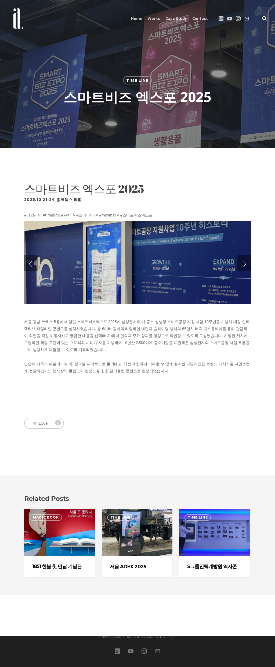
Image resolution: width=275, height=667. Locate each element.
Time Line (137, 80)
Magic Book (46, 517)
